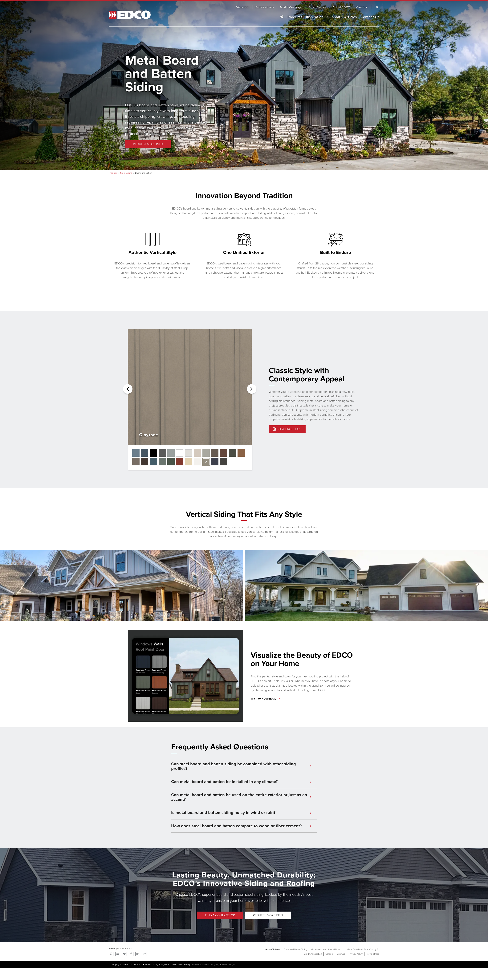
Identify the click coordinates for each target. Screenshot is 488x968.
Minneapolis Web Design (204, 964)
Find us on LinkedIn (117, 954)
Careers (329, 954)
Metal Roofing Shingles (155, 964)
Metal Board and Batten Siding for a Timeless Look (372, 949)
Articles (350, 16)
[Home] (282, 17)
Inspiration (315, 16)
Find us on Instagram (137, 954)
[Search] (376, 7)
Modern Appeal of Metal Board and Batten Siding (335, 949)
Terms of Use (372, 954)
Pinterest (111, 954)
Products (295, 16)
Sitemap (341, 954)
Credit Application (313, 954)
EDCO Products (135, 964)
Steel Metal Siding (181, 964)
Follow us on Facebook (131, 954)
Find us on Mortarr (144, 954)
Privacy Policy (356, 954)
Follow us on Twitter (124, 954)
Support (333, 16)
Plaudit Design (227, 964)
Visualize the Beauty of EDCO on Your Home (302, 659)
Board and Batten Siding (295, 949)
